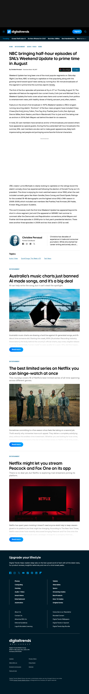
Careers (11, 659)
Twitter (19, 573)
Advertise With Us (21, 619)
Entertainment (20, 599)
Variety (52, 84)
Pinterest (32, 573)
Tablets (55, 581)
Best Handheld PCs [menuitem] (68, 39)
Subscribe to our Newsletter (62, 612)
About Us (18, 612)
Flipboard (41, 573)
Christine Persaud (16, 70)
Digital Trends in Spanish (61, 623)
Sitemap (31, 667)
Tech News (47, 258)
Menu (3, 31)
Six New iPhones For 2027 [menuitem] (37, 39)
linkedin (30, 244)
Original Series (58, 603)
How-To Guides (58, 599)
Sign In (77, 31)
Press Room (32, 663)
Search (85, 31)
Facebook (10, 573)
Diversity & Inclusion (15, 667)
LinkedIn (36, 573)
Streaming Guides (59, 592)
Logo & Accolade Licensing (23, 626)
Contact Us (18, 615)
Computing (19, 585)
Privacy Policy (33, 659)
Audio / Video (13, 258)
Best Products (57, 595)
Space (55, 588)
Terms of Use (13, 671)
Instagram (15, 573)
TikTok (28, 573)
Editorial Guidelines (21, 623)
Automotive (19, 603)
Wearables (56, 585)
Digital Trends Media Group (21, 680)
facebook (23, 244)
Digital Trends (14, 34)
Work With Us (13, 663)
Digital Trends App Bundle (61, 626)
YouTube (23, 573)
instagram (27, 244)
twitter (34, 244)
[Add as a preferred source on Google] (65, 70)
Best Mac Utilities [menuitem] (54, 39)
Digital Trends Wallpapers (61, 619)
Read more (16, 349)
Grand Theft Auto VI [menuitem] (19, 39)
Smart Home (19, 595)
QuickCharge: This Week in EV (31, 258)
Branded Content (58, 615)
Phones (17, 581)
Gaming (18, 588)
